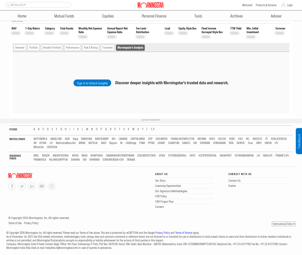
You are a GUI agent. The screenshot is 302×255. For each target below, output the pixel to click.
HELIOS (222, 138)
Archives (236, 16)
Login (290, 5)
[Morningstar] (29, 175)
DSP (150, 138)
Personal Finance (154, 16)
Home (22, 16)
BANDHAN (86, 138)
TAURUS (240, 143)
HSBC (232, 138)
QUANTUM (173, 143)
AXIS (67, 138)
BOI (113, 138)
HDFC (212, 138)
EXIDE (162, 155)
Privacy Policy (31, 223)
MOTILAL (93, 143)
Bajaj (75, 138)
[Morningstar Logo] (151, 5)
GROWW (201, 138)
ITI (266, 138)
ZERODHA (52, 147)
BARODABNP (102, 138)
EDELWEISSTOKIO (146, 155)
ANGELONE (56, 138)
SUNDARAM (219, 143)
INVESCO (257, 138)
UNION (268, 143)
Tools (198, 16)
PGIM (142, 143)
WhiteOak (38, 147)
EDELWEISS (162, 138)
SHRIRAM (205, 143)
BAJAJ (85, 155)
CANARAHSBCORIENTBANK (120, 155)
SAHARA (75, 159)
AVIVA (75, 155)
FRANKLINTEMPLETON (182, 138)
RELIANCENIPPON (58, 159)
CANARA (123, 138)
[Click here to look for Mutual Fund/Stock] (7, 4)
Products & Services (266, 5)
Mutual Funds (64, 16)
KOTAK (42, 143)
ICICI (240, 138)
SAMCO (186, 143)
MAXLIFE (267, 155)
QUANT (161, 143)
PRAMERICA (39, 159)
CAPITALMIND (137, 138)
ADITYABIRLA (40, 138)
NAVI (103, 143)
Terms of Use (15, 223)
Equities (108, 16)
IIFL (248, 138)
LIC (51, 143)
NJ (121, 143)
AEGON (46, 155)
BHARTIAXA (97, 155)
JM (34, 143)
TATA (231, 143)
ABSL (36, 155)
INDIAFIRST (226, 155)
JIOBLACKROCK (279, 138)
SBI (195, 143)
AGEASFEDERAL (61, 155)
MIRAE (82, 143)
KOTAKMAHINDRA (244, 155)
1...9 (152, 129)
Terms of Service (183, 233)
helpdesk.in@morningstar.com (61, 248)
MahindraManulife (66, 143)
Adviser (276, 16)
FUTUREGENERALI (177, 155)
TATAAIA (131, 159)
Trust (250, 143)
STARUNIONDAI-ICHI (113, 159)
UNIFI (259, 143)
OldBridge (131, 143)
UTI (276, 143)
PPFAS (151, 143)
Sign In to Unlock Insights (92, 83)
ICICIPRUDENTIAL (208, 155)
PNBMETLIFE (282, 155)
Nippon (113, 143)
